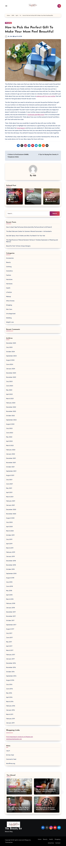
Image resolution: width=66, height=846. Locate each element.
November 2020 (11, 514)
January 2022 (10, 454)
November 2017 (11, 616)
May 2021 (9, 488)
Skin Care (9, 309)
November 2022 (11, 411)
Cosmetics (9, 271)
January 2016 (10, 710)
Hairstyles (9, 279)
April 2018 (9, 595)
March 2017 (9, 650)
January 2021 (10, 505)
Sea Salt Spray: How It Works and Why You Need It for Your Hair (25, 235)
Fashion (8, 275)
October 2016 (10, 671)
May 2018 (9, 590)
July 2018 (9, 582)
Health (8, 288)
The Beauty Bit (13, 828)
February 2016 (10, 706)
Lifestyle (9, 292)
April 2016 (9, 697)
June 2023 (9, 386)
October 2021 (10, 467)
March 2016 (9, 701)
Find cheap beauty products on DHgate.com (19, 737)
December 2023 (11, 373)
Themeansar (8, 842)
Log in (8, 750)
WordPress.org (10, 763)
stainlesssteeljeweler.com (14, 739)
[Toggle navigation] (6, 6)
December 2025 (11, 343)
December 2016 (11, 663)
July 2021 (9, 479)
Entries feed (10, 755)
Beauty (8, 262)
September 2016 (11, 676)
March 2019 (9, 548)
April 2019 (9, 543)
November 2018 (11, 565)
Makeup (8, 296)
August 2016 (10, 680)
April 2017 (9, 646)
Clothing (9, 266)
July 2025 (9, 347)
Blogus (27, 840)
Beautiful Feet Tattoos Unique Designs (18, 246)
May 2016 (9, 693)
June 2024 (9, 364)
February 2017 (10, 654)
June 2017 (9, 637)
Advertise (51, 843)
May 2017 (9, 642)
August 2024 (10, 360)
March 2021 (9, 496)
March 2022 (10, 445)
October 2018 (10, 569)
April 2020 (9, 526)
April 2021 (9, 492)
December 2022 (11, 407)
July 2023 (9, 381)
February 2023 (10, 403)
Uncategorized (10, 313)
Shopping (8, 23)
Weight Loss (10, 322)
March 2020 (10, 531)
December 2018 (11, 561)
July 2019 (9, 539)
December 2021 (11, 458)
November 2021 (11, 462)
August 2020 (10, 518)
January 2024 (10, 368)
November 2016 (11, 667)
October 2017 (10, 620)
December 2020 (11, 509)
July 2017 (9, 633)
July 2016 (9, 684)
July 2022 (9, 428)
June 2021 (9, 484)
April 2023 (9, 394)
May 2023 (9, 390)
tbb (11, 36)
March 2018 (9, 599)
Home (39, 839)
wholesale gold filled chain (36, 114)
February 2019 (10, 552)
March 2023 (10, 398)
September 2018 (11, 573)
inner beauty (21, 128)
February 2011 (10, 718)
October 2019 (10, 535)
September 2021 (11, 471)
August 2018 (10, 578)
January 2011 (10, 723)
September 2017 (11, 625)
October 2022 (10, 415)
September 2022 (11, 420)
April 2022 (9, 441)
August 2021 (10, 475)
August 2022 (10, 424)
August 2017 (10, 629)
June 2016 (9, 689)
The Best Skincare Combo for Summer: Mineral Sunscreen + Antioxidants (29, 231)
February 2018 (10, 603)
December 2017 (11, 612)
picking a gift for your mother (45, 96)
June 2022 (9, 432)
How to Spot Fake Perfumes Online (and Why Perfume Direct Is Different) (29, 227)
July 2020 (9, 522)
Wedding (9, 318)
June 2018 (9, 586)
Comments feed (11, 759)
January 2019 (10, 556)
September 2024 (11, 356)
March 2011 (9, 714)
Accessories (10, 258)
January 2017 (10, 659)
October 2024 (10, 351)
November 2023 (11, 377)
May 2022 (9, 437)
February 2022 (10, 450)
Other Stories (10, 301)
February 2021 (10, 501)
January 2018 (10, 607)
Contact (57, 843)
